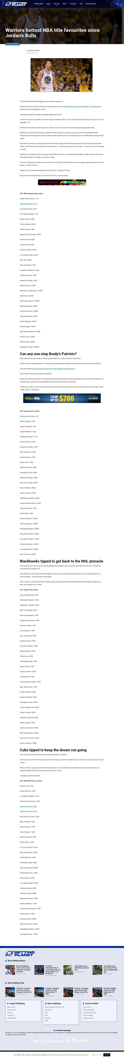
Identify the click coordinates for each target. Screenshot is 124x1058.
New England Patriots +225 (29, 416)
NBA (46, 1021)
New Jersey (11, 1007)
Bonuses (57, 4)
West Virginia (11, 1018)
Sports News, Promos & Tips (55, 1007)
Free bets (48, 1010)
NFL (46, 1015)
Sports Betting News (12, 44)
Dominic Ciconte (33, 50)
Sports (48, 4)
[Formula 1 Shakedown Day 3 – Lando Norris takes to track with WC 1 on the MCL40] (39, 974)
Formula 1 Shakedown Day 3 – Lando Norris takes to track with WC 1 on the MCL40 (53, 969)
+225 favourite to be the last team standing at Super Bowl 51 (54, 369)
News (65, 4)
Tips (81, 4)
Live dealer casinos (89, 1013)
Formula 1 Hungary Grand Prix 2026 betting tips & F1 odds (52, 991)
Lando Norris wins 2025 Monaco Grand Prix (82, 968)
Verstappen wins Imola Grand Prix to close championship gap (111, 969)
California (10, 1015)
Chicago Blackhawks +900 (29, 595)
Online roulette (88, 1015)
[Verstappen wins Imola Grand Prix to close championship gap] (97, 974)
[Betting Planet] (16, 3)
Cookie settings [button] (96, 1055)
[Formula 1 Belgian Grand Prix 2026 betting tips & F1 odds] (97, 996)
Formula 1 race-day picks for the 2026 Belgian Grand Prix (81, 990)
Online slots (87, 1007)
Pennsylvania (12, 1010)
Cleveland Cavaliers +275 (28, 204)
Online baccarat (88, 1018)
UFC (46, 1013)
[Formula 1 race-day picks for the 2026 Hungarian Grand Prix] (10, 996)
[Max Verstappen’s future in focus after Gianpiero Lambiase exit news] (10, 974)
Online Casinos (91, 4)
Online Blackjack (88, 1010)
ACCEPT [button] (107, 1055)
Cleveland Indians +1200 (28, 806)
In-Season (73, 4)
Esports (47, 1018)
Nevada (10, 1013)
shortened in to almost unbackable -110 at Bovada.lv (83, 106)
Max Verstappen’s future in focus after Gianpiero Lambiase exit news (23, 969)
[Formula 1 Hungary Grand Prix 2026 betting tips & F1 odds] (39, 996)
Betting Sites (38, 4)
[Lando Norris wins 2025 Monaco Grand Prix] (68, 974)
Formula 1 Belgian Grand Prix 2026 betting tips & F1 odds (110, 991)
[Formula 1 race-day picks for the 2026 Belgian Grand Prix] (68, 996)
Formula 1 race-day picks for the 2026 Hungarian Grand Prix (23, 990)
